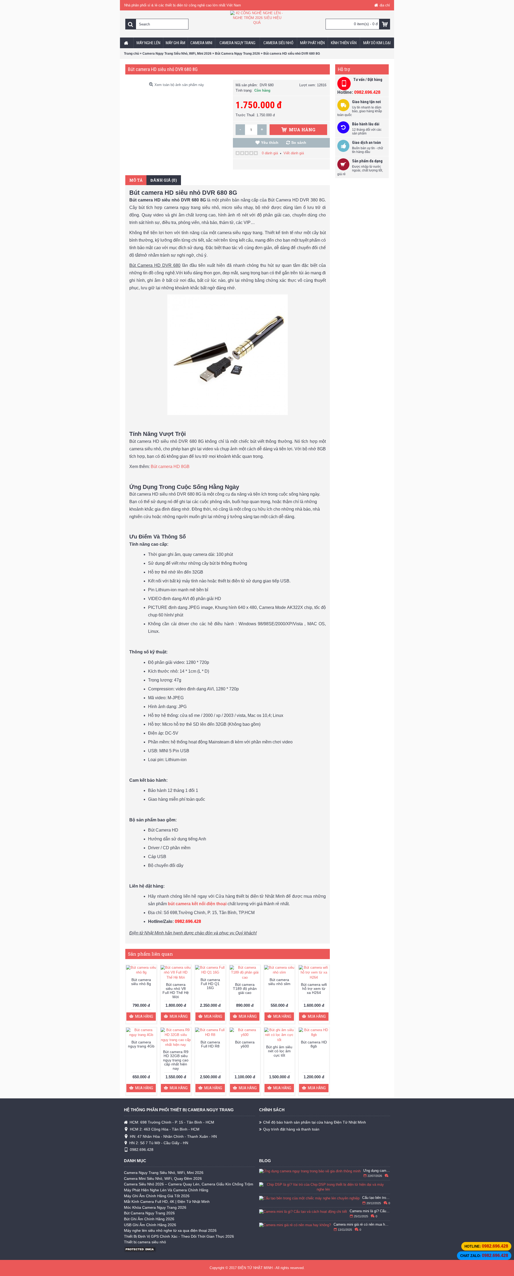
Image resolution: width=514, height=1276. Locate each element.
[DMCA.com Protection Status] (140, 1251)
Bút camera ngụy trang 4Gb (141, 1044)
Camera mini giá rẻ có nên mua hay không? (362, 1224)
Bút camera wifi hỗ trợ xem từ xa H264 (314, 988)
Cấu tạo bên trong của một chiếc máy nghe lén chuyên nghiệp (376, 1198)
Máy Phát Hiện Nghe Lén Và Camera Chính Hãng (166, 1190)
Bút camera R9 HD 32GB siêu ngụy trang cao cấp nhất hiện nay (175, 1060)
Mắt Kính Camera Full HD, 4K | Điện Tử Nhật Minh (167, 1201)
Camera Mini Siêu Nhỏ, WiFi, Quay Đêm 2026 (163, 1178)
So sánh (298, 142)
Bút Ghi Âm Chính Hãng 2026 (149, 1219)
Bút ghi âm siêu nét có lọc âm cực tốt (279, 1051)
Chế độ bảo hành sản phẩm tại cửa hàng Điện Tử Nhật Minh (314, 1122)
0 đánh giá (270, 153)
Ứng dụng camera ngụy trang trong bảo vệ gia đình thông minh (376, 1171)
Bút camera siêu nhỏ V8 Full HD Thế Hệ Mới (175, 990)
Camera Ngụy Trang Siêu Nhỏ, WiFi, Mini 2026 (163, 1172)
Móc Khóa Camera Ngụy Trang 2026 (155, 1207)
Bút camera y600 (245, 1044)
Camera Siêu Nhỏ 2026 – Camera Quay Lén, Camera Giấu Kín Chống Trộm (188, 1184)
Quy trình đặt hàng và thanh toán (291, 1129)
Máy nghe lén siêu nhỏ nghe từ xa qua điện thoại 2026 (170, 1230)
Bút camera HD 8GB (170, 466)
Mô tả (135, 180)
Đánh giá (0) (163, 180)
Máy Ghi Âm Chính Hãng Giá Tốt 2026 (157, 1196)
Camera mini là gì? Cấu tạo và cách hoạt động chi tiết (370, 1211)
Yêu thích (269, 142)
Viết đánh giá (294, 153)
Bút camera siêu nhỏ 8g (141, 982)
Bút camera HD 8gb (314, 1044)
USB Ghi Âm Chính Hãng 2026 (150, 1225)
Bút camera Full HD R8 (210, 1044)
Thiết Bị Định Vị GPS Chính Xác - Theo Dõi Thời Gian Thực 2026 (179, 1236)
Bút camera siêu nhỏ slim (279, 982)
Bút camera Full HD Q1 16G (210, 984)
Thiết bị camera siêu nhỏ (145, 1242)
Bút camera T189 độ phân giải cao (245, 988)
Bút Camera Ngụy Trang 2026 (149, 1213)
